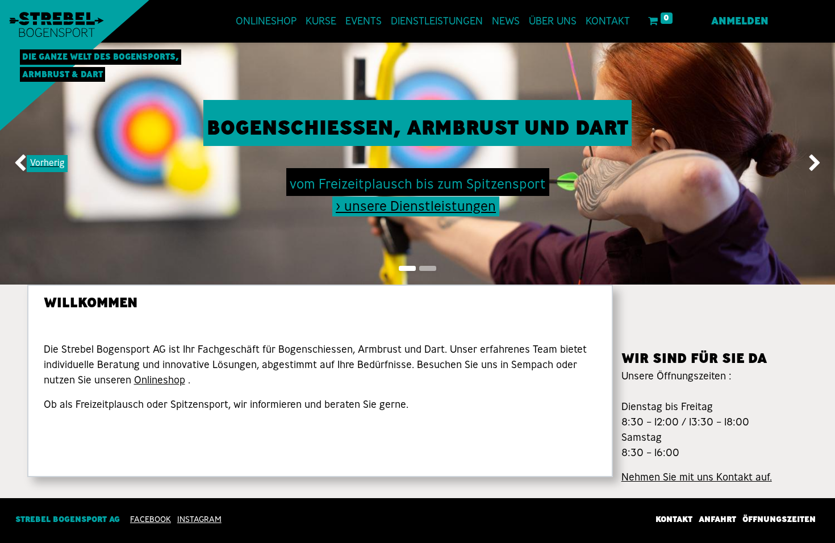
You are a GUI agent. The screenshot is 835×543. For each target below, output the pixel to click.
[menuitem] (266, 21)
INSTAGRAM (199, 519)
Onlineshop (159, 380)
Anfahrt (717, 519)
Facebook (150, 519)
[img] (33, 164)
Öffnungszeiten (779, 519)
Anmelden (740, 21)
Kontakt (674, 519)
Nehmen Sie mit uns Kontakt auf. (696, 477)
